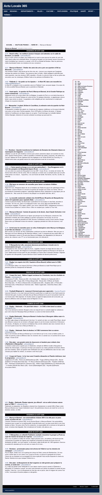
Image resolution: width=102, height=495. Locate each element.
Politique (74, 11)
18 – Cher (77, 107)
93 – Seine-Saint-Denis (81, 223)
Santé (83, 11)
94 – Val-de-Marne (80, 224)
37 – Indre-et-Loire (80, 137)
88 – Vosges (78, 215)
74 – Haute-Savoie (80, 194)
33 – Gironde (78, 131)
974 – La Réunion (80, 232)
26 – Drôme (78, 120)
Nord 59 (34, 45)
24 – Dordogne (79, 117)
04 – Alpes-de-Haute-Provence (83, 86)
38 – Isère (78, 138)
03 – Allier (78, 84)
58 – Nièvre (78, 169)
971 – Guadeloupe (80, 227)
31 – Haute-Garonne (80, 127)
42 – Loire (78, 144)
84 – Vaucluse (79, 209)
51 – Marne (78, 158)
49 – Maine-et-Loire (80, 155)
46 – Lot (77, 151)
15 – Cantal (78, 103)
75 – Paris (78, 195)
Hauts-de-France (22, 45)
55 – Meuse (78, 164)
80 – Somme (78, 203)
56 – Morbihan (79, 166)
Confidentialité (94, 486)
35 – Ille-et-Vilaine (80, 134)
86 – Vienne (78, 212)
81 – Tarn (77, 204)
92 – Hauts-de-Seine (80, 221)
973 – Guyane (79, 230)
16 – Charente (79, 104)
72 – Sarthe (78, 190)
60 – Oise (77, 172)
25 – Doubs (78, 118)
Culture (49, 11)
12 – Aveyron (79, 98)
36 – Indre (78, 135)
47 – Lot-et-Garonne (80, 152)
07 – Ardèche (79, 91)
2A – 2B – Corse (79, 111)
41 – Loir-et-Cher (80, 143)
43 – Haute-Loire (79, 146)
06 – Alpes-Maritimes (81, 89)
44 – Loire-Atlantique (81, 147)
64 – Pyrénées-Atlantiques (82, 178)
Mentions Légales (84, 486)
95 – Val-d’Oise (79, 226)
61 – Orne (77, 174)
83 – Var (77, 207)
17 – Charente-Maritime (81, 106)
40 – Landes (78, 141)
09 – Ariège (78, 94)
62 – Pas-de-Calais (80, 175)
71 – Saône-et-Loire (80, 189)
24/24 (5, 11)
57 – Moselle (78, 167)
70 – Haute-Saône (80, 187)
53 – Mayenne (79, 161)
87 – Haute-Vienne (80, 214)
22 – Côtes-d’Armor (80, 114)
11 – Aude (78, 97)
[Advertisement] (35, 30)
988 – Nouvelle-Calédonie (82, 237)
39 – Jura (77, 140)
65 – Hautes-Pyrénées (81, 180)
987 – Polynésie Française (82, 235)
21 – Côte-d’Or (79, 112)
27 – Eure (77, 121)
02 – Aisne (78, 83)
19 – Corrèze (78, 109)
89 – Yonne (78, 217)
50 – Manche (78, 157)
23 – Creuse (78, 115)
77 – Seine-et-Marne (80, 198)
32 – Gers (77, 129)
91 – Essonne (79, 220)
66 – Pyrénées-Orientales (82, 181)
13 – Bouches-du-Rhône (82, 100)
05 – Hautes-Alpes (80, 87)
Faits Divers (62, 11)
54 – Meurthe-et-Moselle (82, 163)
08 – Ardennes (79, 92)
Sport (90, 11)
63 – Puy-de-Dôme (80, 177)
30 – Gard (77, 126)
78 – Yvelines (78, 200)
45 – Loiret (78, 149)
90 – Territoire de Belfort (82, 218)
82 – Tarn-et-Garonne (81, 206)
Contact (75, 486)
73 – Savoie (78, 192)
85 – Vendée (78, 210)
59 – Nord (77, 170)
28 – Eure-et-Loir (79, 123)
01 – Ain (77, 81)
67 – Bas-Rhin (79, 183)
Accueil (9, 45)
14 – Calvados (79, 101)
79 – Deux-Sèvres (80, 201)
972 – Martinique (79, 229)
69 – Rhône (78, 186)
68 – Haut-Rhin (79, 184)
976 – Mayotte (79, 234)
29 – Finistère (79, 124)
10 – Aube (78, 95)
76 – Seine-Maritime (80, 197)
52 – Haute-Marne (80, 160)
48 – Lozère (78, 154)
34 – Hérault (78, 132)
